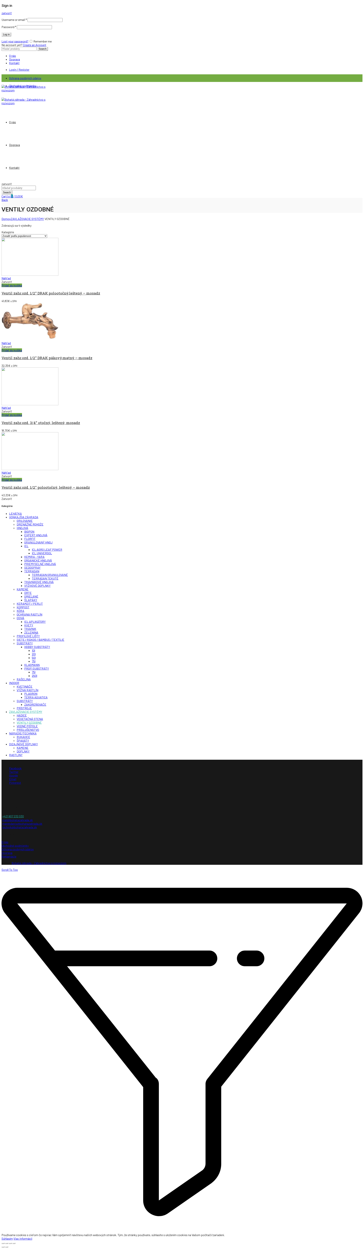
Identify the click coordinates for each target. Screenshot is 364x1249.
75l (33, 661)
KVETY (28, 625)
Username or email (14, 19)
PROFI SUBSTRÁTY (36, 668)
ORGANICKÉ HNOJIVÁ (38, 560)
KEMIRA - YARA (34, 557)
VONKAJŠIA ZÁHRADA (23, 517)
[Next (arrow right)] (6, 1246)
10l (33, 650)
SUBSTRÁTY (25, 643)
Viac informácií (22, 1238)
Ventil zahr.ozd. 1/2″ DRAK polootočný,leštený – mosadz (51, 293)
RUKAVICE (23, 737)
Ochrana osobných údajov (25, 78)
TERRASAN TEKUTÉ (45, 578)
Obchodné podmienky (15, 845)
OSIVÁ (20, 618)
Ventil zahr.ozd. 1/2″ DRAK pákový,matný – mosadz (47, 357)
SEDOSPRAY (32, 567)
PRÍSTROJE (24, 708)
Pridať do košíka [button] (12, 285)
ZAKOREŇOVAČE (35, 704)
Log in (6, 34)
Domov (6, 219)
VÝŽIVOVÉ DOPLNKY (37, 585)
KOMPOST (23, 607)
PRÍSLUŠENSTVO (28, 729)
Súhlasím (7, 1238)
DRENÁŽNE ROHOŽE (30, 524)
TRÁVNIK (30, 629)
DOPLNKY (23, 751)
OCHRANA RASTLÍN (29, 614)
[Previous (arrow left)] (3, 1246)
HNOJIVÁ (22, 528)
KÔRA (20, 611)
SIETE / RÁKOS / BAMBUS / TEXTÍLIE (40, 639)
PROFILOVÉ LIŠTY (28, 636)
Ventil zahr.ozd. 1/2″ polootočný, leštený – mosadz (46, 487)
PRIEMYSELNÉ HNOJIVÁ (40, 564)
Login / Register (19, 69)
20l (34, 654)
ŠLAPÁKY (30, 600)
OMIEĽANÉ (31, 596)
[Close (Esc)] (3, 1243)
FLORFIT (29, 538)
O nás (12, 55)
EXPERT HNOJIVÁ (35, 535)
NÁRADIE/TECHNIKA (23, 733)
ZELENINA (31, 632)
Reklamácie (9, 856)
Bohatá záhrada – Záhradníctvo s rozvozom (39, 863)
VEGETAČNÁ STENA (30, 719)
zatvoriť (7, 13)
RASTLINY (16, 755)
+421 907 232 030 (13, 816)
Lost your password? (15, 41)
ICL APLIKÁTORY (35, 621)
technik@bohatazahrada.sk (19, 827)
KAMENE (22, 589)
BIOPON (29, 531)
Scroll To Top (10, 869)
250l (34, 675)
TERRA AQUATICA (36, 697)
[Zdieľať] (6, 1243)
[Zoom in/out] (13, 1243)
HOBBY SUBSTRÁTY (37, 647)
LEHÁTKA (15, 513)
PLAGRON (30, 693)
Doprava (14, 59)
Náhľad (6, 278)
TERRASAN (31, 571)
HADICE (22, 715)
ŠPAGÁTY (23, 740)
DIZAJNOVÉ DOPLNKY (23, 744)
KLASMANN (32, 665)
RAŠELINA (24, 679)
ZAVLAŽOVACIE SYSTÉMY (27, 219)
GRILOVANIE (25, 520)
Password (9, 27)
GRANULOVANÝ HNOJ (38, 542)
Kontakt (14, 63)
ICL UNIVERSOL (42, 553)
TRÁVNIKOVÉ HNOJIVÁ (39, 582)
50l (34, 657)
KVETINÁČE (24, 686)
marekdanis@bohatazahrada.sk (22, 823)
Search (42, 48)
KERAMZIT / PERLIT (30, 603)
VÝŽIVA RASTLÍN (27, 690)
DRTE (28, 593)
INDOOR (14, 683)
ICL (26, 546)
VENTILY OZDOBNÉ (29, 722)
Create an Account (34, 45)
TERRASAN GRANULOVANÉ (50, 575)
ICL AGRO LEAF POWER (47, 549)
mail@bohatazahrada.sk (17, 820)
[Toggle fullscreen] (10, 1243)
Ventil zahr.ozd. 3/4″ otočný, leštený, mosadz (41, 422)
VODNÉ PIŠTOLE (27, 726)
